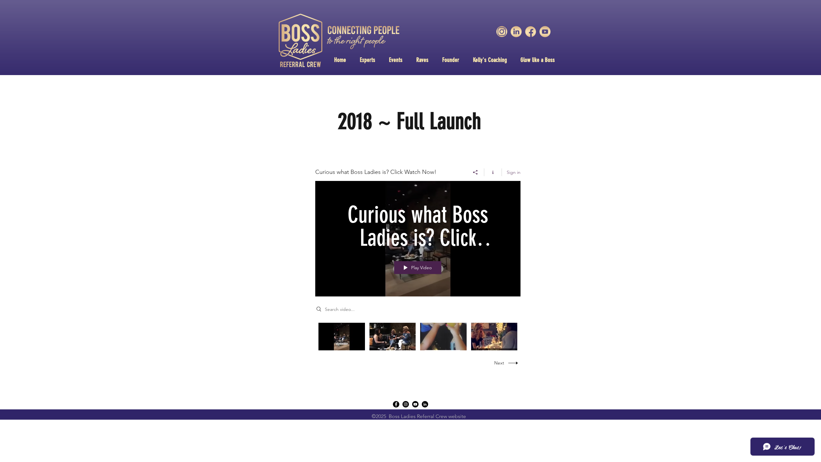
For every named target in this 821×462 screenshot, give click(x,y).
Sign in (514, 172)
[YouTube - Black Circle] (415, 404)
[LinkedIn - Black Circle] (425, 404)
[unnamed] (545, 31)
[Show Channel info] (493, 172)
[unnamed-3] (501, 31)
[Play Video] (342, 336)
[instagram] (405, 404)
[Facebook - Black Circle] (396, 404)
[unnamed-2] (530, 31)
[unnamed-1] (516, 31)
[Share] (475, 172)
